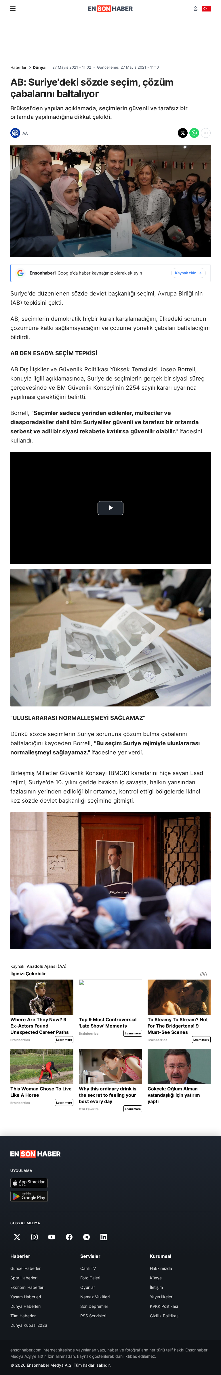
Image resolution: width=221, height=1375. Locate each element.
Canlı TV (88, 1268)
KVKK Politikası (164, 1306)
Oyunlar (87, 1287)
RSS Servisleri (93, 1315)
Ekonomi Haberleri (27, 1287)
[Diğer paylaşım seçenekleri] (206, 133)
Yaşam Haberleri (25, 1296)
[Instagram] (34, 1236)
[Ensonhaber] (110, 8)
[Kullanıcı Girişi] (195, 8)
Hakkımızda (161, 1268)
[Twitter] (17, 1236)
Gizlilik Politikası (164, 1315)
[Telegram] (86, 1236)
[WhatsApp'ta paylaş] (194, 133)
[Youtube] (51, 1236)
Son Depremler (94, 1306)
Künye (156, 1277)
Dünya (39, 67)
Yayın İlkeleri (161, 1296)
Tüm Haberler (23, 1315)
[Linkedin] (103, 1236)
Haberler (18, 67)
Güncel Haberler (25, 1268)
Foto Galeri (90, 1277)
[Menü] (13, 8)
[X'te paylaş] (183, 133)
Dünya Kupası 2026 (28, 1325)
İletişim (156, 1287)
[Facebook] (69, 1236)
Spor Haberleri (23, 1277)
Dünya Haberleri (25, 1306)
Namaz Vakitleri (95, 1296)
